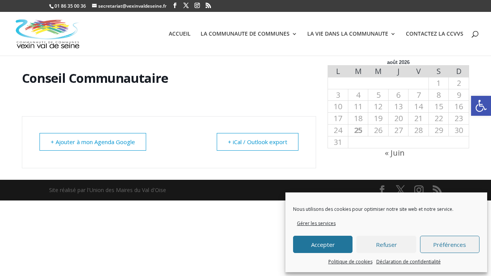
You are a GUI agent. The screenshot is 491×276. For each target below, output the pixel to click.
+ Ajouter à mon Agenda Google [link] (93, 142)
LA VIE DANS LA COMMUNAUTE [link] (347, 34)
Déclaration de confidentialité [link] (408, 261)
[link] (481, 106)
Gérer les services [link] (316, 223)
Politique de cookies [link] (350, 261)
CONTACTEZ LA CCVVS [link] (434, 34)
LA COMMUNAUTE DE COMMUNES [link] (245, 34)
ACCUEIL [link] (180, 34)
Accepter (323, 244)
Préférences (449, 244)
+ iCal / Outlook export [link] (257, 142)
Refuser (386, 244)
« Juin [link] (395, 153)
